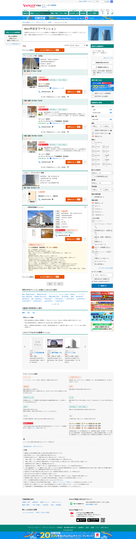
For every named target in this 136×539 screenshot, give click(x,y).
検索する (104, 286)
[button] (25, 340)
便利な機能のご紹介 (92, 504)
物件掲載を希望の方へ (70, 527)
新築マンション (34, 13)
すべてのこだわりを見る (106, 268)
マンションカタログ (28, 512)
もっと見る (54, 304)
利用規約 (59, 527)
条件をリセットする (108, 58)
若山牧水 (107, 1)
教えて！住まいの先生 (42, 512)
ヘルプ (89, 1)
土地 (77, 13)
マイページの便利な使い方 (13, 43)
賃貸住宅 (25, 13)
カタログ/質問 (92, 13)
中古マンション (45, 13)
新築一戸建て (55, 13)
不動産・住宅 (26, 502)
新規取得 (53, 5)
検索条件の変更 (97, 102)
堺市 (23, 313)
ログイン (44, 7)
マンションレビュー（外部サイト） (64, 482)
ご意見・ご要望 (89, 527)
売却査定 (83, 13)
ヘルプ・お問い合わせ (101, 527)
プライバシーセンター (48, 527)
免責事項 (81, 527)
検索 (111, 1)
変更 (111, 109)
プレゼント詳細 (35, 428)
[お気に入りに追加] (85, 92)
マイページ (104, 72)
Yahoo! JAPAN (83, 1)
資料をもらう (74, 92)
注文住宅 (72, 13)
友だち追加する (78, 504)
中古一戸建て (64, 13)
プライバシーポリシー (34, 527)
